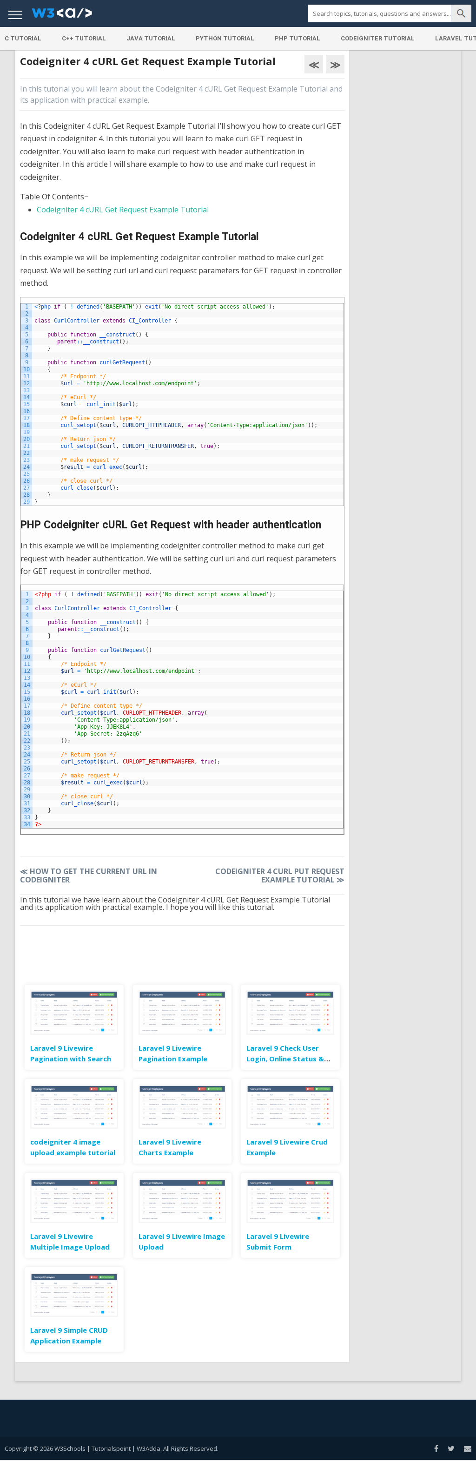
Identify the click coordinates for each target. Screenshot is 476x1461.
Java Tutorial (150, 38)
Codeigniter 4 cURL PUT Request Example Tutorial (279, 875)
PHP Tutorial (297, 38)
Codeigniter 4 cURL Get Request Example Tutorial (123, 209)
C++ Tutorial (84, 38)
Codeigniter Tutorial (378, 38)
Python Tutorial (225, 38)
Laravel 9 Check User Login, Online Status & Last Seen (285, 1058)
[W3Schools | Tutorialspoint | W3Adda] (62, 16)
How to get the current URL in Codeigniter (88, 875)
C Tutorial (23, 38)
